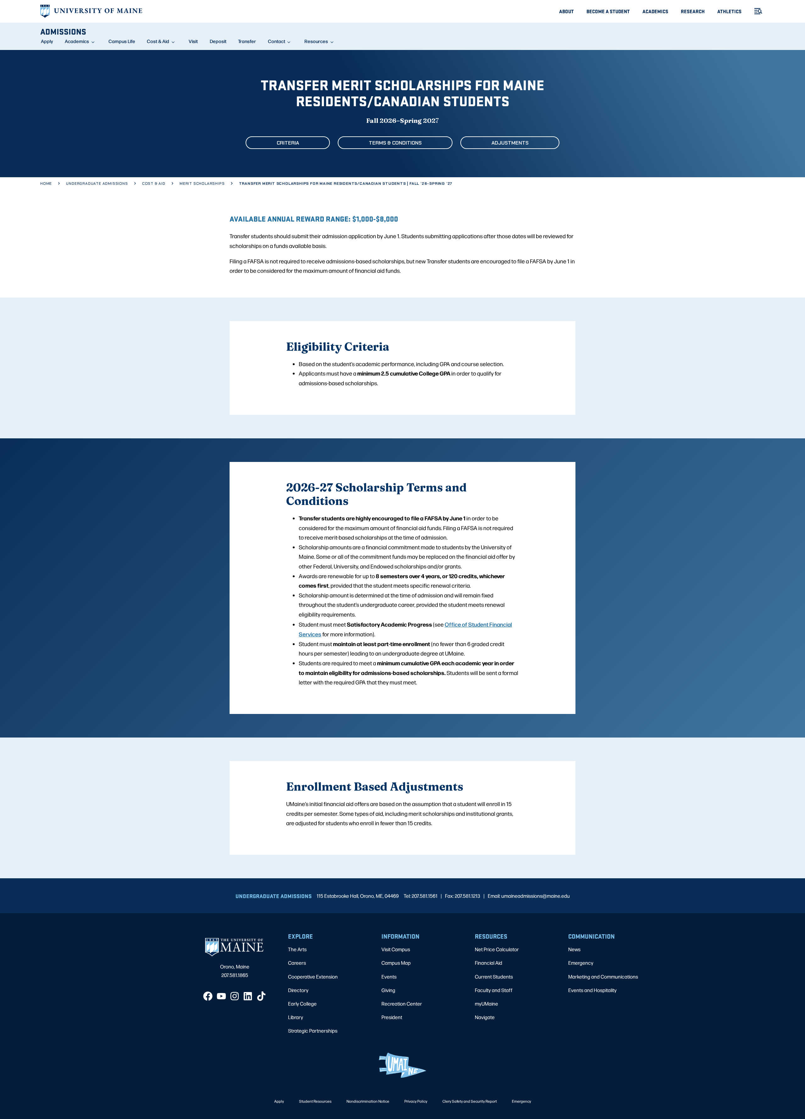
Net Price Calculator (497, 949)
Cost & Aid (158, 41)
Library (295, 1017)
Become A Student (608, 11)
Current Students (494, 976)
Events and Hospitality (592, 990)
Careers (297, 962)
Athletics (729, 11)
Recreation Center (401, 1003)
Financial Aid (488, 962)
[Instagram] (234, 996)
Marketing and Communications (603, 976)
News (574, 949)
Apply (47, 41)
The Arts (297, 949)
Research (693, 11)
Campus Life (121, 41)
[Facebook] (208, 996)
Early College (302, 1003)
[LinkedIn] (248, 996)
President (391, 1017)
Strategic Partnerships (312, 1030)
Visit (193, 41)
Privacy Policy (415, 1101)
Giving (388, 990)
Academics (655, 11)
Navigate (485, 1017)
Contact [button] (276, 41)
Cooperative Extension (313, 976)
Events (389, 976)
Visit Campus (395, 949)
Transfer (247, 41)
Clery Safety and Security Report (469, 1101)
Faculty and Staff (494, 990)
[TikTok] (261, 996)
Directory (298, 990)
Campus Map (396, 962)
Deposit (218, 41)
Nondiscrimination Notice (368, 1101)
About (566, 11)
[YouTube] (221, 996)
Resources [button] (316, 41)
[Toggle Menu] (756, 11)
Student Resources (315, 1101)
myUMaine (486, 1003)
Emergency (580, 962)
